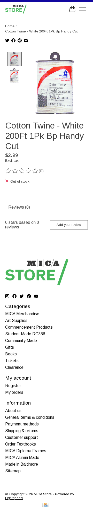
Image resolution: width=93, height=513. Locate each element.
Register (13, 385)
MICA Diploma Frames (25, 451)
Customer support (21, 437)
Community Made (21, 340)
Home (9, 26)
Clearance (14, 367)
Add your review (69, 225)
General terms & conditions (29, 417)
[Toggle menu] (83, 9)
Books (11, 354)
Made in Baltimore (21, 464)
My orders (14, 392)
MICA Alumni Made (22, 457)
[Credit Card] (45, 505)
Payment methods (22, 424)
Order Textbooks (20, 444)
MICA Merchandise (22, 314)
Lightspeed (14, 498)
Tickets (12, 360)
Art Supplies (16, 320)
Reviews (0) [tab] (19, 207)
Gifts (9, 347)
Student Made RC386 (25, 334)
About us (13, 410)
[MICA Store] (16, 9)
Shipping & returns (21, 431)
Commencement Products (29, 327)
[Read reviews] (22, 171)
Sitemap (13, 471)
